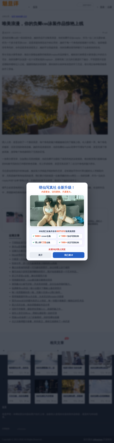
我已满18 (68, 255)
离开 (40, 255)
